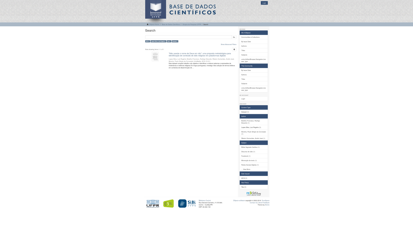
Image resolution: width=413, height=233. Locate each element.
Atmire (267, 205)
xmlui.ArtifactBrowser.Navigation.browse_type (253, 60)
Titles (243, 50)
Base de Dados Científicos (171, 24)
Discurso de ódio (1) (248, 151)
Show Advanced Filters (228, 44)
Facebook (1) (245, 156)
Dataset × (175, 41)
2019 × (147, 41)
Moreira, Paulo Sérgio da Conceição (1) (253, 133)
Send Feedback (264, 203)
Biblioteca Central (205, 200)
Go (234, 37)
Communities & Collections (250, 37)
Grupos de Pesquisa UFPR (192, 24)
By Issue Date (246, 41)
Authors (244, 46)
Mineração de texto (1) (249, 160)
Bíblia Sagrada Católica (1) (250, 147)
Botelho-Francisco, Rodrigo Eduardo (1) (250, 122)
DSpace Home (154, 24)
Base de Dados (193, 9)
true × (169, 41)
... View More (245, 169)
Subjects (244, 55)
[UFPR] (152, 203)
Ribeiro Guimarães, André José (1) (253, 138)
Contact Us (253, 203)
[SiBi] (187, 203)
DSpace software (239, 200)
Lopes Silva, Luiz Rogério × (158, 41)
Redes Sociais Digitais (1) (250, 165)
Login (243, 99)
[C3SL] (169, 203)
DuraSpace (265, 200)
